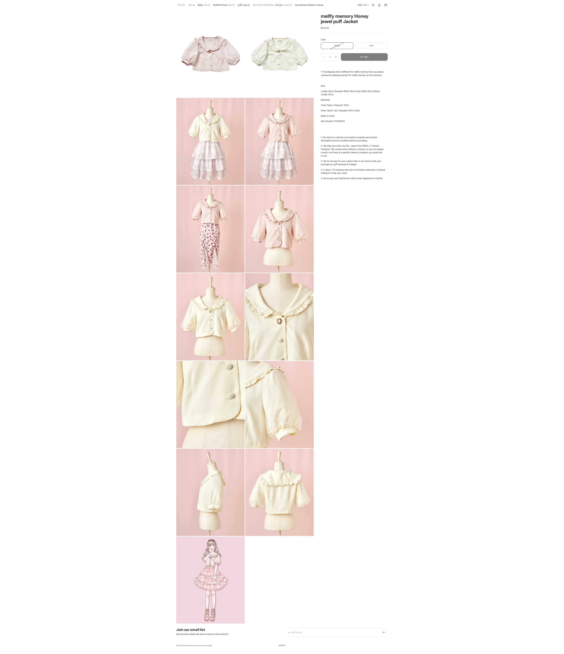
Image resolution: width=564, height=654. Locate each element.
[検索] (373, 5)
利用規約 (282, 645)
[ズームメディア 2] (279, 53)
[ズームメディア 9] (210, 404)
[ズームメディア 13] (210, 580)
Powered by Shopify (204, 645)
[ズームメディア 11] (210, 492)
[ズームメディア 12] (279, 492)
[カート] (385, 5)
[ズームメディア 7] (210, 316)
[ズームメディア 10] (279, 404)
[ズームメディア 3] (210, 141)
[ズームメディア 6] (279, 229)
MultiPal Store (189, 645)
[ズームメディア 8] (279, 316)
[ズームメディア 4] (279, 141)
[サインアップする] (383, 632)
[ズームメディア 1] (210, 53)
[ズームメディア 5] (210, 229)
